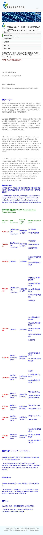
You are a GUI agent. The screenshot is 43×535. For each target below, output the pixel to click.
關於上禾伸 (7, 32)
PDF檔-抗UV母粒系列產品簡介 (12, 60)
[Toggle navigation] (37, 8)
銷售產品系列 (8, 38)
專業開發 (6, 42)
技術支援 (6, 45)
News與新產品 (8, 35)
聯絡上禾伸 (7, 48)
